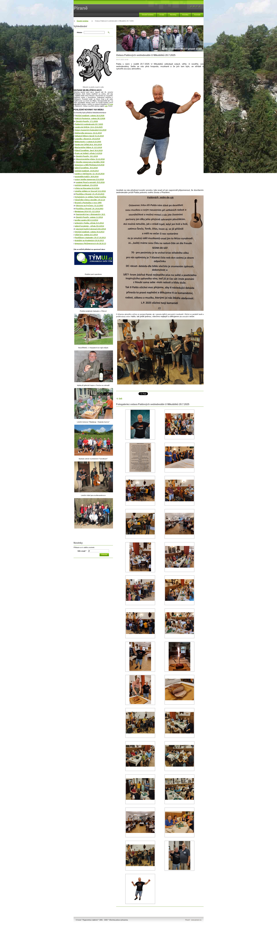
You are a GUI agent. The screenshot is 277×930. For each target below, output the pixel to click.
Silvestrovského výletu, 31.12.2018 (90, 159)
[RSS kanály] (200, 6)
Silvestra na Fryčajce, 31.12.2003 (89, 206)
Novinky (173, 15)
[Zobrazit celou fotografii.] (140, 424)
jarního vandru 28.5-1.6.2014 (86, 220)
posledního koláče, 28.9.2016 (87, 177)
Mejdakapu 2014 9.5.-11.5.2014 (87, 212)
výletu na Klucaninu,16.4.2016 (87, 188)
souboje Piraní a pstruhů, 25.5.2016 (90, 182)
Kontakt (197, 15)
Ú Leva (110, 104)
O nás (162, 15)
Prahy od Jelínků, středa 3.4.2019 (88, 153)
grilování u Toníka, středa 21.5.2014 (89, 223)
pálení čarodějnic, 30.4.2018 (86, 168)
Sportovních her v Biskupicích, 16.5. (90, 214)
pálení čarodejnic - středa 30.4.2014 (89, 226)
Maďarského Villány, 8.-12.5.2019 (88, 148)
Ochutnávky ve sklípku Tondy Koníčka (90, 197)
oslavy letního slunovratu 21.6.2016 (89, 180)
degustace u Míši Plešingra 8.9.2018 (89, 165)
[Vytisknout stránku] (197, 6)
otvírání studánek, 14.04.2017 (87, 171)
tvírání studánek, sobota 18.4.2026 (90, 116)
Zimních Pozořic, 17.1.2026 (87, 121)
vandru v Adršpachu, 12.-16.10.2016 (89, 174)
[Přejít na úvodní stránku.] (191, 6)
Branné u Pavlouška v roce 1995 (88, 203)
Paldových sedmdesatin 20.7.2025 (89, 124)
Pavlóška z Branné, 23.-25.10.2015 (90, 194)
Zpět (120, 398)
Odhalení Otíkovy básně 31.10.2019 (89, 136)
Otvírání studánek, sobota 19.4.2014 (89, 232)
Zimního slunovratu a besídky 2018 (90, 162)
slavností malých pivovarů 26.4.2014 (91, 229)
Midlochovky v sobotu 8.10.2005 (88, 142)
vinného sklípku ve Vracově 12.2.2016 (90, 191)
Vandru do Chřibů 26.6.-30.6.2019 (88, 145)
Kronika (185, 15)
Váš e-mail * (81, 551)
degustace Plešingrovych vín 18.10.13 (90, 244)
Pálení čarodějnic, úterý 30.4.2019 (89, 151)
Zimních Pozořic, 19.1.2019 (87, 156)
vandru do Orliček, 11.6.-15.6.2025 (89, 127)
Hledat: (79, 32)
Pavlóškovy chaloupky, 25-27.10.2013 (90, 238)
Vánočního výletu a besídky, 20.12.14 (90, 200)
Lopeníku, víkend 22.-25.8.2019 (87, 139)
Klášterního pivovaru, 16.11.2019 (88, 133)
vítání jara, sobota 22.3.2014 (86, 235)
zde (106, 106)
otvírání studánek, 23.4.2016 (86, 185)
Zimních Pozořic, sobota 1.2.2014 (89, 217)
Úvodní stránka (148, 15)
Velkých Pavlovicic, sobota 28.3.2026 (90, 119)
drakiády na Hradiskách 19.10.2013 (89, 241)
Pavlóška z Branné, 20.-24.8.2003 (89, 209)
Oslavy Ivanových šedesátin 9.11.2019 (90, 130)
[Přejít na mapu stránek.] (194, 6)
